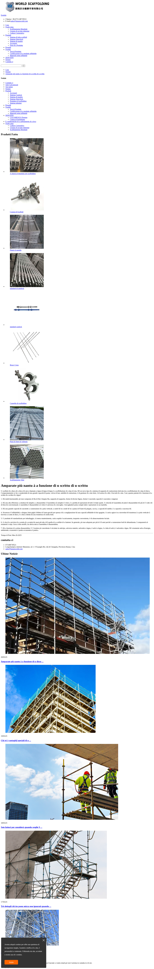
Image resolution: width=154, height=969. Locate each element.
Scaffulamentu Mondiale (18, 29)
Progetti (8, 47)
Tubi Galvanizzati (11, 85)
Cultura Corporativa (17, 33)
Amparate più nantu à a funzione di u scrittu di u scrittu (24, 74)
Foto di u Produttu (16, 45)
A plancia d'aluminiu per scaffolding (23, 174)
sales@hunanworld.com (19, 21)
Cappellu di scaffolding (18, 403)
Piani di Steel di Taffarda (19, 442)
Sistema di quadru (16, 41)
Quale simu (9, 27)
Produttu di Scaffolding (18, 101)
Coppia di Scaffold (16, 212)
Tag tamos (9, 87)
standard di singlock (17, 288)
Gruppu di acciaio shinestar (19, 31)
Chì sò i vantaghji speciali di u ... (16, 740)
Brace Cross (14, 365)
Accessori (13, 43)
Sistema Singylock (16, 39)
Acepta (11, 962)
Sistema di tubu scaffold (18, 37)
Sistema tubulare (16, 103)
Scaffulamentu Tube (17, 480)
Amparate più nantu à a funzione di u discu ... (22, 661)
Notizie (8, 60)
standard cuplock (16, 327)
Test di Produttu (15, 51)
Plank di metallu (15, 250)
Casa (7, 25)
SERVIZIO (9, 58)
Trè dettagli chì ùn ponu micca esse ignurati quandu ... (26, 906)
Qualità (8, 49)
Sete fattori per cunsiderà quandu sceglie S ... (21, 827)
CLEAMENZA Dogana (18, 117)
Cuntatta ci (9, 62)
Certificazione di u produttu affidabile (23, 53)
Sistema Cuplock (16, 95)
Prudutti (8, 35)
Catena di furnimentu (17, 119)
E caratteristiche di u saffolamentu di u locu (20, 121)
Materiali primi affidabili (18, 56)
